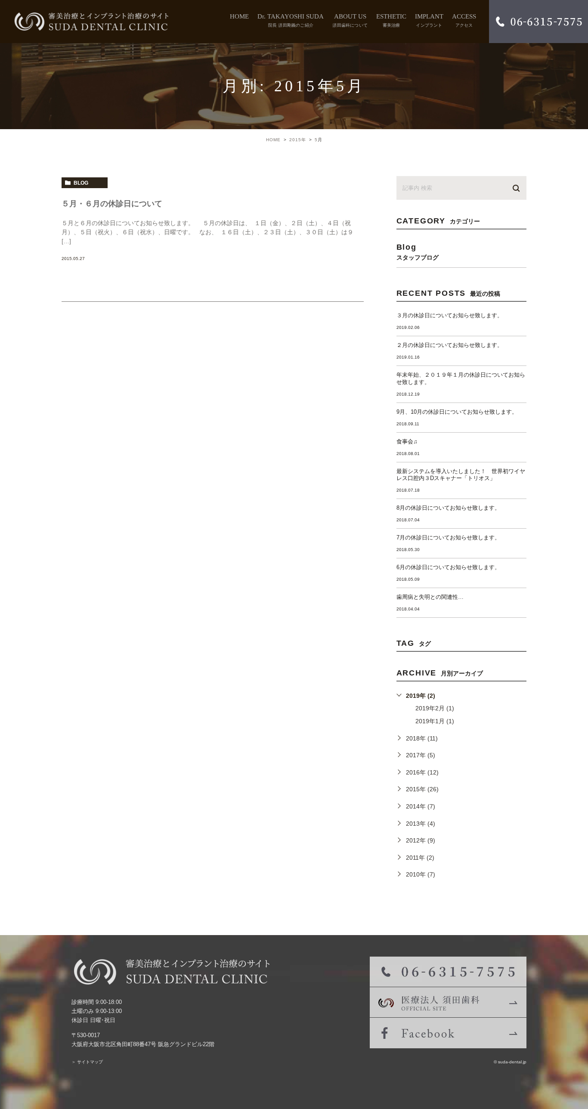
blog (81, 183)
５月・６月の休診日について (112, 203)
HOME (239, 16)
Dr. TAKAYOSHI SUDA (290, 20)
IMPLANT (429, 20)
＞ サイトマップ (87, 1061)
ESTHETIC (391, 20)
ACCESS (464, 20)
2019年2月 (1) (434, 708)
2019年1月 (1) (434, 721)
